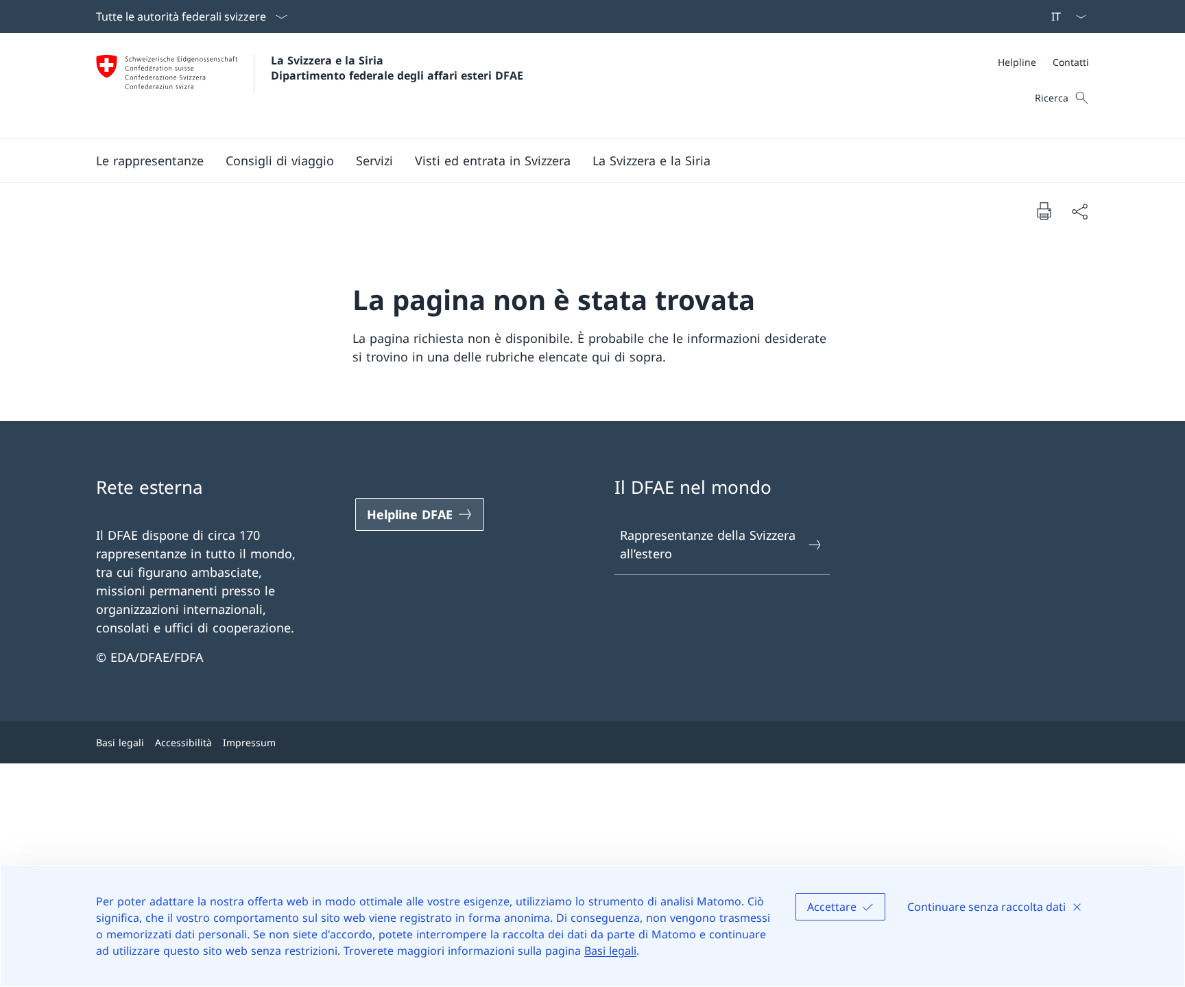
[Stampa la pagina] (1044, 210)
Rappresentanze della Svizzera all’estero (707, 544)
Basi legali (610, 950)
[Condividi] (1079, 211)
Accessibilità (183, 742)
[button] (280, 160)
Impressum (249, 742)
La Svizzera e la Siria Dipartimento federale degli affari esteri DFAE (397, 68)
